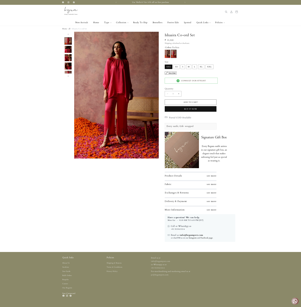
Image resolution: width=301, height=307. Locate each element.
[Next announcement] (185, 2)
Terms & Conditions (114, 267)
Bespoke (65, 279)
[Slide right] (68, 76)
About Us (66, 263)
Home (64, 29)
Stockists (65, 267)
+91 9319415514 (158, 268)
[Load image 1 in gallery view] (68, 41)
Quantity (169, 88)
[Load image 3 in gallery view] (68, 57)
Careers (65, 284)
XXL (209, 66)
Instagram (193, 238)
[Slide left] (68, 34)
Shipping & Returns (114, 263)
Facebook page (207, 238)
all (69, 29)
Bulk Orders (67, 275)
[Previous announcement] (116, 2)
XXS (168, 66)
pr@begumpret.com (160, 274)
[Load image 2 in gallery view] (68, 49)
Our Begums (67, 288)
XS (176, 66)
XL (201, 66)
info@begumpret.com (191, 235)
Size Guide (66, 271)
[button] (107, 22)
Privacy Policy (112, 271)
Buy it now (190, 109)
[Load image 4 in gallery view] (68, 66)
